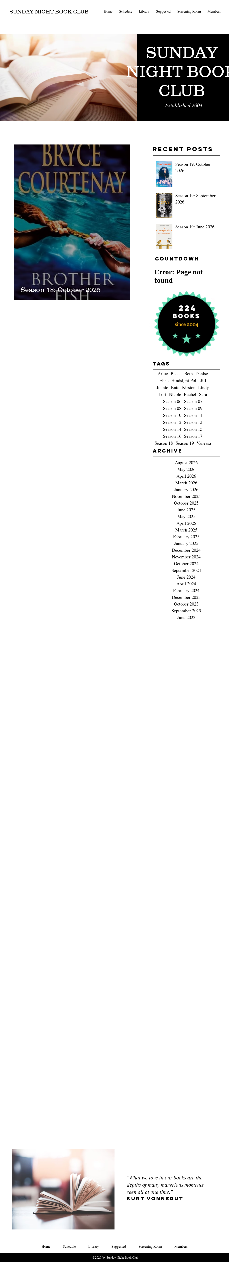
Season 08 (172, 408)
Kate (175, 387)
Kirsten (188, 387)
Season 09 (193, 408)
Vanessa (204, 443)
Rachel (190, 394)
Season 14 (172, 429)
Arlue (163, 373)
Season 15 (193, 429)
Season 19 (185, 443)
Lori (162, 394)
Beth (188, 373)
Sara (203, 394)
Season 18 (164, 443)
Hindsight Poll (184, 380)
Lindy (203, 387)
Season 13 (193, 422)
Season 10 (172, 415)
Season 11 (193, 415)
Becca (176, 373)
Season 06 (172, 401)
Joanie (162, 387)
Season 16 (172, 436)
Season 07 (193, 401)
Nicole (175, 394)
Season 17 (193, 436)
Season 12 (172, 422)
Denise (201, 373)
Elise (164, 380)
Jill (203, 380)
